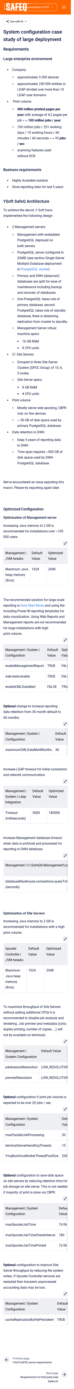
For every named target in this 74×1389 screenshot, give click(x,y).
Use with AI (16, 21)
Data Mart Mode (32, 605)
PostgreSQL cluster (35, 269)
